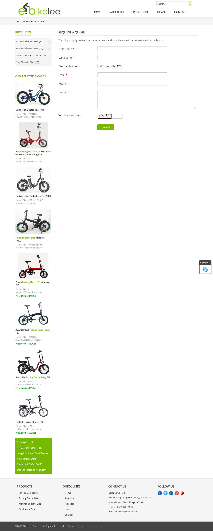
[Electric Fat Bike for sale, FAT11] (33, 106)
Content (63, 92)
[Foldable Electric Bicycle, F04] (33, 418)
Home (97, 12)
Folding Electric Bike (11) (29, 48)
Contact (180, 12)
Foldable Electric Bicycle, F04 (29, 422)
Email (62, 75)
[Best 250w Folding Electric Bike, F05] (33, 373)
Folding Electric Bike (28, 498)
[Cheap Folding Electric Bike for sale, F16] (33, 278)
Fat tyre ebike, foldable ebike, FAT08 (33, 196)
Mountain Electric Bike (30, 503)
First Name (66, 49)
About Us (117, 12)
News (161, 12)
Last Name (66, 57)
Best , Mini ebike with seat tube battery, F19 (33, 153)
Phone (62, 83)
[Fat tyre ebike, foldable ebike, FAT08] (33, 192)
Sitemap (71, 526)
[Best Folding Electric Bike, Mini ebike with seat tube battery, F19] (33, 147)
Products (140, 12)
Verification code (70, 115)
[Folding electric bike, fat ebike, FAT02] (33, 234)
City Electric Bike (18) (27, 62)
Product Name (68, 66)
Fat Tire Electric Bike (28, 492)
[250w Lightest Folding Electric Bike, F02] (33, 326)
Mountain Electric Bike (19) (31, 55)
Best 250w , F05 (32, 377)
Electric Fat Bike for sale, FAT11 (30, 109)
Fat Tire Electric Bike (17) (29, 41)
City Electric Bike (27, 509)
